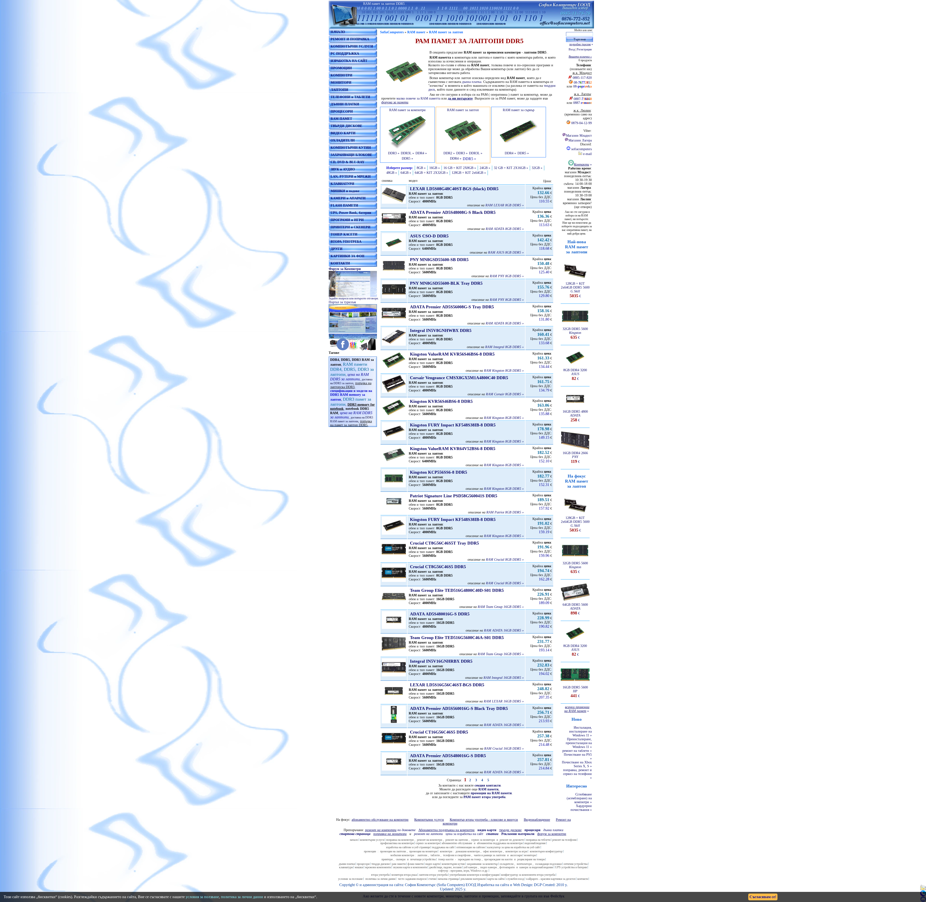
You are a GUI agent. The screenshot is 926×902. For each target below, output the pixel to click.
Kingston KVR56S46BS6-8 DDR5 (441, 401)
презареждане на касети (498, 859)
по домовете (390, 830)
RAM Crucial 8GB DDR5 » (505, 559)
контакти (582, 879)
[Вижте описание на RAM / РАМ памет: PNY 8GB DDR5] (394, 274)
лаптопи (422, 855)
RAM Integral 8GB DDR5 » (504, 347)
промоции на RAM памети (491, 793)
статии (432, 879)
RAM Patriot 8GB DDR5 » (505, 512)
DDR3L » (407, 153)
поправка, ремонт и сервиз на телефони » (577, 774)
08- (583, 82)
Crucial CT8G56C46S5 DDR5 (438, 566)
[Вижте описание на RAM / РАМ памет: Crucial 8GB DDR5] (394, 557)
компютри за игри (516, 851)
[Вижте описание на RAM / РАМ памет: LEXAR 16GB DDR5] (394, 699)
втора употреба (380, 874)
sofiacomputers (581, 149)
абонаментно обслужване (457, 843)
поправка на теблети (538, 839)
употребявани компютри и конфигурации (474, 874)
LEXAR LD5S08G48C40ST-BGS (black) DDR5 (454, 188)
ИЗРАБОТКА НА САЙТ (349, 61)
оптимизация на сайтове (470, 847)
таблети (435, 855)
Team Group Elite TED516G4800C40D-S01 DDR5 (457, 590)
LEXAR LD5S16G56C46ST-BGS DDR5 (447, 684)
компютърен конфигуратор (546, 851)
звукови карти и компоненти (410, 867)
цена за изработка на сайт (464, 834)
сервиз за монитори (483, 839)
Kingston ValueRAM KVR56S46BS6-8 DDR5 (452, 354)
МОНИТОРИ (341, 82)
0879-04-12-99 (581, 123)
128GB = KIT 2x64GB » (469, 173)
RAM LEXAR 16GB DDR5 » (504, 701)
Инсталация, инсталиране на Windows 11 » (580, 731)
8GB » (421, 168)
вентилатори (524, 864)
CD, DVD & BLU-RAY (347, 162)
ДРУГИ (336, 249)
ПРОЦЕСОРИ (342, 111)
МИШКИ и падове (345, 191)
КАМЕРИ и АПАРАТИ (348, 198)
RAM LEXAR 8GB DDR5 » (504, 205)
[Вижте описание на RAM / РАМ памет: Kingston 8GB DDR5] (394, 368)
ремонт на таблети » (577, 751)
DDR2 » (449, 153)
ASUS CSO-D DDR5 (429, 236)
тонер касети (445, 859)
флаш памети (415, 864)
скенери (400, 859)
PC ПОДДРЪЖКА (345, 53)
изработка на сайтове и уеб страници (408, 847)
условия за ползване (350, 879)
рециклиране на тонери (531, 859)
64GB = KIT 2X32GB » (431, 173)
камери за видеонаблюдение (536, 867)
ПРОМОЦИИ (341, 68)
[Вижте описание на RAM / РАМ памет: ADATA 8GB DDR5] (394, 226)
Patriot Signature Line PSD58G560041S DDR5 (453, 495)
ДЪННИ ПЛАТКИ (345, 104)
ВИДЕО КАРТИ (343, 133)
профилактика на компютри (397, 843)
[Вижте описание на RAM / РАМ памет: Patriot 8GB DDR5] (394, 510)
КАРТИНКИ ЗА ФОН (347, 256)
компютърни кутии (453, 864)
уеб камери (470, 867)
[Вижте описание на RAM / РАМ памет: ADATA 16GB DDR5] (394, 628)
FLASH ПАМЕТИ (344, 205)
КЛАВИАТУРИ (342, 184)
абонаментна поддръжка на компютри (500, 843)
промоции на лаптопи (393, 851)
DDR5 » (407, 158)
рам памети (399, 864)
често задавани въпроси (412, 879)
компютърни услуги (372, 839)
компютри (446, 851)
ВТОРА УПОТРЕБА (346, 241)
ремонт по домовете (512, 839)
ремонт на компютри (429, 839)
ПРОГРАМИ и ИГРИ (347, 220)
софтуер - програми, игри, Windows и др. (463, 870)
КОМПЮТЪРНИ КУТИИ (351, 147)
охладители (506, 864)
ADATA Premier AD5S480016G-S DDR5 (448, 755)
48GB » (391, 173)
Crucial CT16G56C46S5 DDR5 (439, 732)
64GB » (406, 173)
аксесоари (516, 855)
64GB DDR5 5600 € (575, 609)
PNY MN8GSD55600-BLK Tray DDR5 (446, 283)
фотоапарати (507, 867)
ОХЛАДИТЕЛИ (343, 140)
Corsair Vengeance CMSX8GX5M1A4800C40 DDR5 (459, 377)
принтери (387, 859)
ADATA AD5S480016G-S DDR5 (440, 614)
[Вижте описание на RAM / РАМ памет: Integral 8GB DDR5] (394, 344)
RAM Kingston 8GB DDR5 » (504, 370)
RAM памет (416, 32)
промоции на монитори (423, 851)
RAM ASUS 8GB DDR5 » (506, 252)
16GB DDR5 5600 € (575, 692)
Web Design (522, 885)
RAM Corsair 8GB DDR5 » (505, 394)
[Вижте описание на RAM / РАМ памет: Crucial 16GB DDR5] (394, 746)
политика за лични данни (380, 879)
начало (354, 839)
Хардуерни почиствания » (581, 808)
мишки (359, 867)
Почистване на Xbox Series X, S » (577, 764)
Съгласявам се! (762, 897)
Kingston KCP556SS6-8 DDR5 (438, 472)
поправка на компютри (400, 839)
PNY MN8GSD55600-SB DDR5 (439, 259)
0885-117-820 (582, 78)
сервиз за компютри (428, 843)
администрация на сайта (383, 885)
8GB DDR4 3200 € (575, 374)
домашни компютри (468, 851)
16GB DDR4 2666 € (575, 457)
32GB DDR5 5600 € (575, 333)
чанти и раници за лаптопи (489, 855)
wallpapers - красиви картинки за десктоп (550, 879)
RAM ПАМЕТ (341, 119)
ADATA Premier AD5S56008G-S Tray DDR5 (452, 306)
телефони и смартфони (456, 855)
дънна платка (471, 82)
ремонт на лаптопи (428, 834)
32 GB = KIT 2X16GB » (511, 168)
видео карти (432, 864)
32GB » (537, 168)
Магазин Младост (579, 135)
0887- (583, 99)
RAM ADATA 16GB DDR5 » (504, 630)
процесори (363, 864)
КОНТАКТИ (340, 263)
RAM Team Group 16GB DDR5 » (501, 607)
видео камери (488, 867)
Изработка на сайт (492, 885)
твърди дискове (380, 864)
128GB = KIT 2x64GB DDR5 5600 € (575, 290)
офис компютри (492, 851)
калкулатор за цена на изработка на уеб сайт (513, 847)
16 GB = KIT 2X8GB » (459, 168)
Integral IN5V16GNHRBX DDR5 (441, 661)
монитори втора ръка (404, 874)
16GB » (434, 168)
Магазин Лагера (580, 140)
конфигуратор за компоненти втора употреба (528, 874)
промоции (370, 851)
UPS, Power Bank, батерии (351, 213)
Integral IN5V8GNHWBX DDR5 (440, 330)
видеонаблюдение (535, 843)
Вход (572, 49)
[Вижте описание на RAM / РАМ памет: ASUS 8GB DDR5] (394, 250)
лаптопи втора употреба (433, 874)
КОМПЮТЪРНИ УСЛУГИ (352, 46)
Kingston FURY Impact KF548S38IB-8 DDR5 (453, 425)
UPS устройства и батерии (571, 867)
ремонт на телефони (564, 839)
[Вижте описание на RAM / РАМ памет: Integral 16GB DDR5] (394, 675)
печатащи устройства (423, 859)
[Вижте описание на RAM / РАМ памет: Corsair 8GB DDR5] (394, 392)
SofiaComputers (392, 32)
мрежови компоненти (378, 867)
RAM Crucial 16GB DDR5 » (504, 748)
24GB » (485, 168)
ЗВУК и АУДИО (343, 169)
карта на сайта (495, 879)
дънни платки (347, 864)
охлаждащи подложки (548, 864)
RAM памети (488, 789)
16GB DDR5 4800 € (575, 416)
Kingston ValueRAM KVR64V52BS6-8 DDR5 (452, 448)
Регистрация (584, 49)
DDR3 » (393, 153)
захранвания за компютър (482, 864)
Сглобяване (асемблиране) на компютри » (579, 798)
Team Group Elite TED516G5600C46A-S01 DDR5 (457, 637)
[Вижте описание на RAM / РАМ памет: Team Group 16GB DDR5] (394, 604)
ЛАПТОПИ (339, 90)
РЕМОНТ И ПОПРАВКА (350, 39)
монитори (530, 855)
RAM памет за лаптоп (446, 32)
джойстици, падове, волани (445, 867)
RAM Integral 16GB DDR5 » (503, 678)
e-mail (587, 154)
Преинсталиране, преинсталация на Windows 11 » (579, 743)
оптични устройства (575, 864)
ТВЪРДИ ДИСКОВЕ (346, 126)
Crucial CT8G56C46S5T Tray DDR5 (444, 543)
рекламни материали (473, 879)
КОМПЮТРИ (341, 75)
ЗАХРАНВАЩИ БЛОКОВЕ (351, 155)
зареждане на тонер (469, 859)
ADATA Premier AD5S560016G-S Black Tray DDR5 (459, 708)
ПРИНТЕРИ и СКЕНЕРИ (350, 227)
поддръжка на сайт (443, 847)
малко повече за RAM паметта (418, 98)
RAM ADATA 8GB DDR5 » (505, 229)
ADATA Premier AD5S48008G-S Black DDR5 (453, 212)
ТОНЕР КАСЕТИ (344, 234)
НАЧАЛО (338, 32)
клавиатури (346, 867)
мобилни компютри (402, 855)
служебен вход (515, 879)
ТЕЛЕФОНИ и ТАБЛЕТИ (350, 97)
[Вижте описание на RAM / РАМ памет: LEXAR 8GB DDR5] (394, 202)
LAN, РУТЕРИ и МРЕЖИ (351, 176)
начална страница (448, 879)
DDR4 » (421, 153)
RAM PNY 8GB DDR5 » (507, 276)
